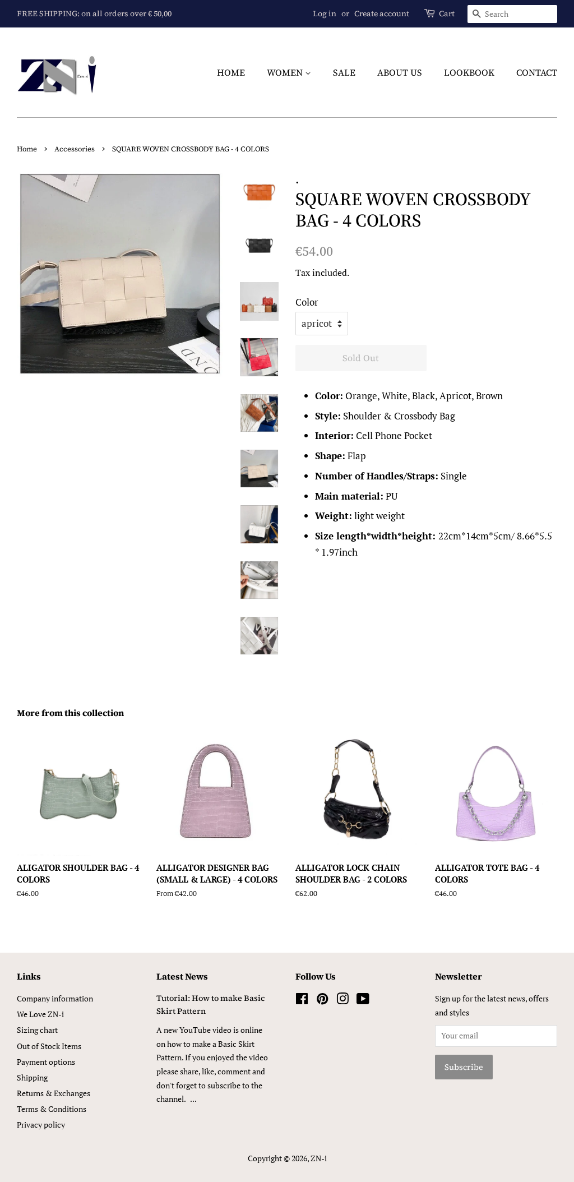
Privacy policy (41, 1124)
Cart (447, 13)
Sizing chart (37, 1029)
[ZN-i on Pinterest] (322, 1000)
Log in (324, 13)
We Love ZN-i (40, 1014)
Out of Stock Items (49, 1046)
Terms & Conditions (51, 1108)
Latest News (182, 976)
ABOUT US (399, 72)
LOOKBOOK (469, 72)
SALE (344, 72)
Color (306, 302)
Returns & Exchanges (53, 1093)
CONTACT (536, 72)
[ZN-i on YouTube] (363, 1000)
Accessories (74, 149)
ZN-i (319, 1158)
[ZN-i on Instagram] (342, 1000)
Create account (381, 13)
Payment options (46, 1061)
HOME (231, 72)
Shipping (32, 1077)
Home (27, 149)
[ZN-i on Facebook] (301, 1000)
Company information (55, 998)
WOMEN (286, 72)
